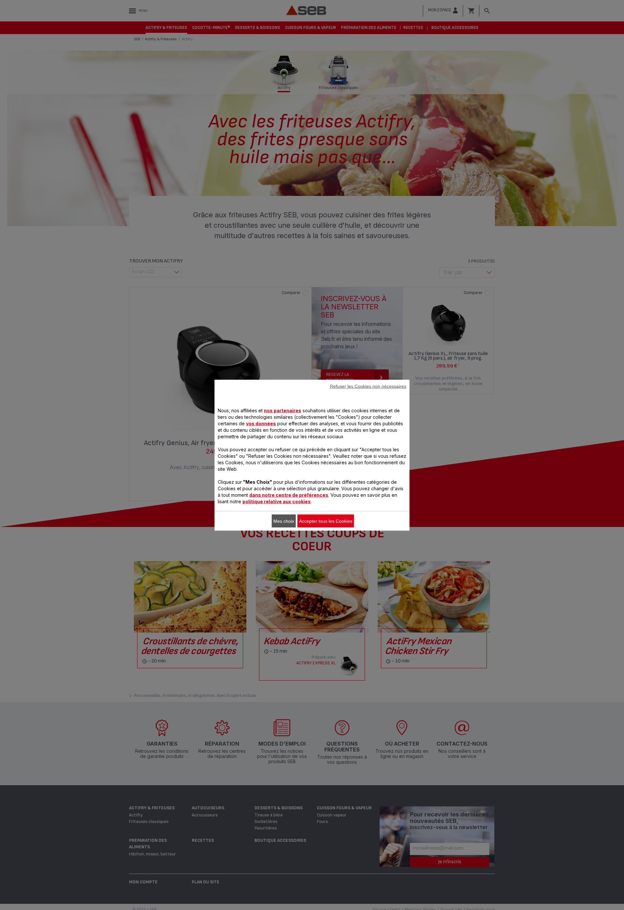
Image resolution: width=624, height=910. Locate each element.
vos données (261, 423)
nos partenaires (282, 410)
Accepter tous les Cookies (325, 520)
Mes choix (283, 520)
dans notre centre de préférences (288, 494)
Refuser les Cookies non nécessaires (368, 386)
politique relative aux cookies (276, 501)
